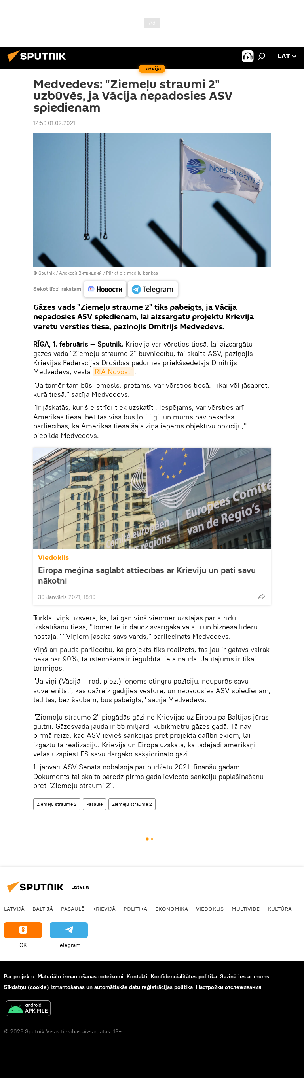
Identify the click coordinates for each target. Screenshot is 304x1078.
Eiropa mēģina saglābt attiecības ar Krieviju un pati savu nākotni (147, 575)
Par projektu (19, 976)
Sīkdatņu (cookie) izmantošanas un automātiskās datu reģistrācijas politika (98, 987)
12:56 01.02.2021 (54, 123)
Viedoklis (53, 558)
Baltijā (42, 908)
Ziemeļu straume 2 (57, 804)
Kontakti (137, 976)
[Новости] (105, 289)
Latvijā (14, 908)
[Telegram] (153, 289)
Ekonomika (171, 908)
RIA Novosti (113, 371)
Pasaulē (94, 804)
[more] (262, 596)
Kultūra (280, 908)
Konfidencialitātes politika (184, 976)
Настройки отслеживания (228, 987)
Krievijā (104, 908)
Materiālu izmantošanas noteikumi (81, 976)
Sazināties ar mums (244, 976)
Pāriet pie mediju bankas (132, 273)
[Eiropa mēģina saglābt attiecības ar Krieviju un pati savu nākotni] (152, 498)
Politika (135, 908)
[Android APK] (28, 1009)
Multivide (246, 908)
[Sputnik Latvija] (39, 62)
